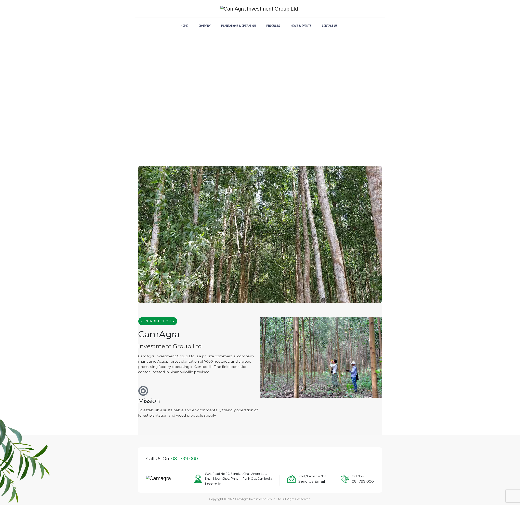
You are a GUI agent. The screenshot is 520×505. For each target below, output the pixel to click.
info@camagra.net (312, 476)
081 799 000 (363, 481)
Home (184, 26)
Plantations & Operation (238, 26)
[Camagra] (158, 480)
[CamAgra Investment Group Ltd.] (260, 8)
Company (204, 26)
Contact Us (329, 26)
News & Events (300, 26)
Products (273, 26)
